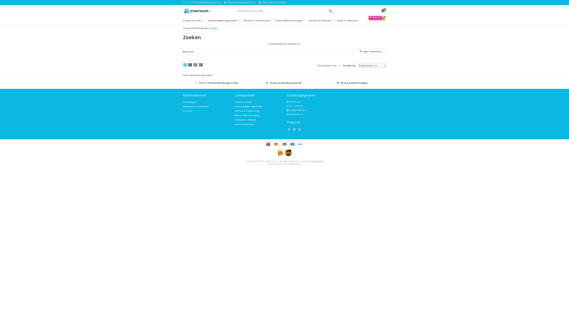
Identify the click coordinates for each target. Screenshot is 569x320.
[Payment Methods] (284, 144)
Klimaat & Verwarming (247, 110)
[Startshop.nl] (198, 11)
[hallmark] (377, 18)
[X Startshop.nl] (294, 130)
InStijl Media (317, 161)
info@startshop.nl (298, 110)
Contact (187, 110)
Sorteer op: (349, 65)
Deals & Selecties (244, 124)
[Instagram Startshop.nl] (300, 130)
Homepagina (190, 102)
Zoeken (214, 28)
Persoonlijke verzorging (247, 115)
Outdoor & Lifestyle (245, 119)
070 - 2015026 (295, 106)
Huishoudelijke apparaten (248, 106)
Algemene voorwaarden (196, 106)
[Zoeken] (330, 11)
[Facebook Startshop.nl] (289, 130)
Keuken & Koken (243, 102)
